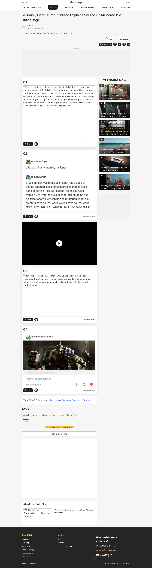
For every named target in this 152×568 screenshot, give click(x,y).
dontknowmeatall (90, 144)
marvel (26, 415)
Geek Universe (27, 553)
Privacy (112, 563)
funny (69, 415)
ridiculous (45, 415)
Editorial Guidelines (65, 546)
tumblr (35, 415)
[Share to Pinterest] (124, 44)
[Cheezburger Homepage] (76, 2)
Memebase (26, 546)
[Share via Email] (128, 44)
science (78, 415)
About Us (61, 543)
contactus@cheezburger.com (107, 550)
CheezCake (26, 557)
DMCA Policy (126, 563)
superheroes (58, 415)
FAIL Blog (25, 543)
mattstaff (30, 26)
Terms (107, 563)
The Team (61, 539)
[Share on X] (119, 44)
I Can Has (25, 539)
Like (27, 421)
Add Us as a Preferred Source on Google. (70, 400)
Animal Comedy (28, 550)
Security (118, 563)
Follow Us (40, 400)
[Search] (26, 2)
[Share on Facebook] (115, 44)
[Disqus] (59, 470)
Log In (128, 2)
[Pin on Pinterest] (36, 144)
